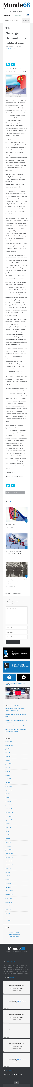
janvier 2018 (9, 782)
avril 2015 (8, 876)
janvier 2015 (9, 887)
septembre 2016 (9, 820)
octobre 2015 (9, 861)
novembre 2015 (9, 857)
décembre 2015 (9, 853)
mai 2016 (8, 835)
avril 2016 (8, 838)
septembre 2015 (9, 864)
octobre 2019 (9, 741)
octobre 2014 (9, 898)
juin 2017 (8, 793)
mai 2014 (8, 917)
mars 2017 (8, 797)
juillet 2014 (8, 909)
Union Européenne (20, 492)
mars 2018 (8, 775)
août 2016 (8, 823)
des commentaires (14, 934)
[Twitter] (23, 677)
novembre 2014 (9, 894)
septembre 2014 (9, 902)
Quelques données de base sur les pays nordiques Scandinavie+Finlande (15, 552)
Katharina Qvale (11, 48)
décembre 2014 (9, 891)
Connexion (11, 930)
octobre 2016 (9, 816)
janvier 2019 (9, 764)
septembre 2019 (9, 745)
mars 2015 (8, 879)
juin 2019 (8, 749)
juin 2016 (8, 831)
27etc (21, 68)
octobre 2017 (9, 786)
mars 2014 (8, 920)
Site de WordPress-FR (14, 936)
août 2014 (8, 906)
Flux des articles (14, 932)
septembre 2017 (9, 790)
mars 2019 (8, 760)
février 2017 (8, 801)
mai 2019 (8, 752)
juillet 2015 (8, 868)
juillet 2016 (8, 827)
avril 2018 (8, 771)
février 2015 (8, 883)
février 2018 (8, 779)
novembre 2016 (9, 812)
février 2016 (8, 846)
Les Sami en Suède (10, 524)
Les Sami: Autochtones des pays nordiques (16, 725)
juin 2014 (8, 913)
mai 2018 (8, 767)
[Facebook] (9, 677)
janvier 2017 (9, 805)
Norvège (10, 492)
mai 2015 (8, 872)
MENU (27, 20)
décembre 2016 (9, 808)
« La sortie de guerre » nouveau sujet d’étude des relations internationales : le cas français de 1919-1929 (16, 582)
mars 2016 (8, 842)
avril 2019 (8, 756)
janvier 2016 (9, 849)
